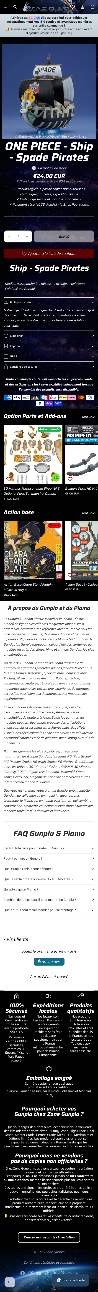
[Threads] (62, 1273)
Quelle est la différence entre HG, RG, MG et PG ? (39, 879)
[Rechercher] (15, 7)
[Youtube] (38, 1273)
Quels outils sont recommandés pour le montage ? (40, 909)
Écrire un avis (49, 961)
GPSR (13, 356)
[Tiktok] (46, 1273)
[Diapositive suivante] (89, 463)
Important (16, 346)
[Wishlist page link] (72, 7)
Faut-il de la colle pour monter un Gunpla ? (34, 848)
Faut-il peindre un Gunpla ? (23, 858)
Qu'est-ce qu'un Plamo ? (21, 889)
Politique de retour (21, 302)
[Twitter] (54, 1273)
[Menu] (5, 7)
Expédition (16, 336)
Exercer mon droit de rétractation (49, 1237)
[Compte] (82, 7)
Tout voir (88, 416)
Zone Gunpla (54, 1251)
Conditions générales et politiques (49, 1262)
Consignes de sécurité (24, 366)
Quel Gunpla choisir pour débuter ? (28, 868)
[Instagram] (31, 1273)
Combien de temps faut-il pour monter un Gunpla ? (40, 899)
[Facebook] (22, 1273)
